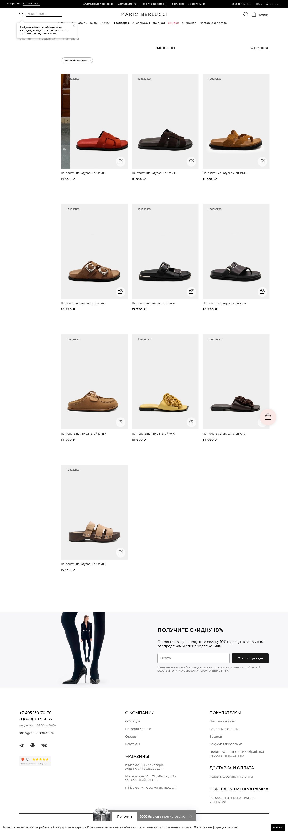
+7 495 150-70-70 (35, 713)
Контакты (132, 744)
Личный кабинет (223, 721)
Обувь (82, 22)
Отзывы (131, 736)
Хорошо (278, 827)
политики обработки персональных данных (199, 670)
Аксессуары (141, 22)
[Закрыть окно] (191, 816)
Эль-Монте (29, 3)
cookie (29, 827)
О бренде (189, 22)
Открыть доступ (250, 658)
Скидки (173, 22)
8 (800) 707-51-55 (241, 4)
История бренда (138, 729)
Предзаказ (121, 22)
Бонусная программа (226, 744)
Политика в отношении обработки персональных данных (237, 753)
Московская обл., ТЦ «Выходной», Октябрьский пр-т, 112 (151, 778)
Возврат (216, 736)
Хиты (93, 22)
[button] (260, 48)
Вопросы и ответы (224, 729)
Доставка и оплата (213, 22)
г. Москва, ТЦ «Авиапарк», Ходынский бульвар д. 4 (145, 766)
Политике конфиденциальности (215, 827)
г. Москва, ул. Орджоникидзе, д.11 (150, 787)
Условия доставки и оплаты (231, 776)
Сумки (105, 22)
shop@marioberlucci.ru (36, 733)
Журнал (159, 22)
